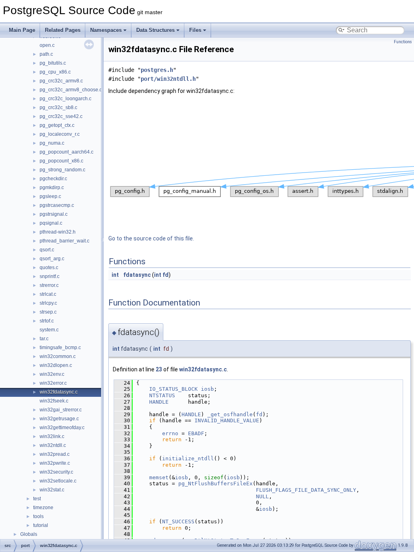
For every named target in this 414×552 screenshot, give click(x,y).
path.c (46, 54)
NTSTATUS (162, 395)
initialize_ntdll (188, 458)
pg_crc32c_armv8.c (61, 81)
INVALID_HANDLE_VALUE (226, 420)
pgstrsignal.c (54, 214)
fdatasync (137, 275)
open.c (47, 45)
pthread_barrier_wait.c (64, 241)
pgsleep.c (50, 196)
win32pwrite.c (55, 463)
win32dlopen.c (56, 365)
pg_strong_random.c (62, 170)
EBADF (196, 433)
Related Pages (62, 30)
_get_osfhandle (230, 414)
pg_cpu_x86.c (55, 72)
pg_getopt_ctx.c (57, 125)
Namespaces (106, 30)
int (115, 275)
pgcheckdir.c (53, 178)
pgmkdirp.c (52, 187)
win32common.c (58, 356)
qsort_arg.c (52, 258)
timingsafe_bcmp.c (60, 347)
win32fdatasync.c (59, 392)
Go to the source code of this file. (151, 238)
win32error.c (53, 383)
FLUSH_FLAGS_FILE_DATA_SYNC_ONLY (306, 490)
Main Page (22, 30)
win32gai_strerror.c (61, 410)
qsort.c (47, 250)
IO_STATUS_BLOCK (173, 389)
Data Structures (155, 30)
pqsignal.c (51, 223)
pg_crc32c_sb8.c (58, 107)
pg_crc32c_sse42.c (61, 116)
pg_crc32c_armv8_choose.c (71, 90)
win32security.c (56, 472)
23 (159, 369)
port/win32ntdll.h (168, 79)
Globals (28, 534)
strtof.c (47, 321)
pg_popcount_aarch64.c (66, 152)
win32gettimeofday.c (62, 427)
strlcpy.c (48, 303)
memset (159, 477)
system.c (49, 330)
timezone (43, 507)
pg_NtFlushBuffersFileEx (215, 483)
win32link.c (52, 436)
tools (38, 516)
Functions (403, 41)
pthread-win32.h (58, 232)
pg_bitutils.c (53, 63)
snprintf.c (49, 276)
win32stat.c (52, 490)
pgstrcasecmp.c (57, 205)
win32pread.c (55, 454)
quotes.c (49, 267)
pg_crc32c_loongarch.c (65, 98)
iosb (207, 389)
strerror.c (49, 285)
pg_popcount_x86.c (61, 161)
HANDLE (159, 402)
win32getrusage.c (59, 418)
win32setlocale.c (58, 481)
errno (170, 433)
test (37, 498)
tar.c (44, 338)
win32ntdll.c (53, 445)
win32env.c (52, 374)
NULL (262, 496)
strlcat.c (48, 294)
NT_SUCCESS (178, 521)
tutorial (40, 525)
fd (166, 275)
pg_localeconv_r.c (60, 134)
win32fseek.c (54, 401)
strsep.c (48, 312)
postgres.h (157, 70)
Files (195, 30)
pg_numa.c (52, 143)
